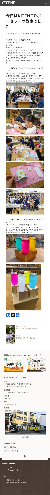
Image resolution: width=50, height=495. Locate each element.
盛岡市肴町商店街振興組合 (16, 483)
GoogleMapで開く (12, 451)
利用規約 (9, 467)
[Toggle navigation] (45, 3)
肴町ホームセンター (13, 480)
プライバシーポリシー (14, 470)
